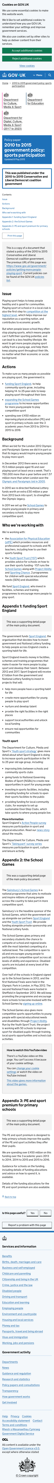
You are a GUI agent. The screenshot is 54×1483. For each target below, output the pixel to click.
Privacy (15, 1416)
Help (5, 1416)
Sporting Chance (20, 572)
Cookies (27, 1416)
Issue (4, 199)
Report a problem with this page (27, 1225)
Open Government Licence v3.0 (20, 1448)
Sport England (20, 586)
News (5, 1367)
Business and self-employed (18, 1267)
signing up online (32, 1003)
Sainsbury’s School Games (22, 890)
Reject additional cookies (27, 58)
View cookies (27, 65)
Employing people (12, 1308)
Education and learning (15, 1302)
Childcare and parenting (16, 1273)
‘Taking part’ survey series (26, 843)
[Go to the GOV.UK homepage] (13, 75)
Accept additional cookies (27, 50)
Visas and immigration (15, 1337)
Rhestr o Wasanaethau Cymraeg (21, 1429)
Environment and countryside (19, 1314)
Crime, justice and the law (17, 1285)
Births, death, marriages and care (21, 1262)
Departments (10, 1362)
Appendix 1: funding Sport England (19, 217)
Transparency (10, 1390)
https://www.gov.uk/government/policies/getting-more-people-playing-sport (26, 269)
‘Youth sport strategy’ (24, 751)
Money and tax (10, 1325)
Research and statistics (16, 1379)
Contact (37, 1420)
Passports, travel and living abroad (22, 1331)
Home (5, 83)
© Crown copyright (27, 1475)
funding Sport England (18, 383)
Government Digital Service (18, 1433)
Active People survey (34, 822)
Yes (34, 1213)
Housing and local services (17, 1319)
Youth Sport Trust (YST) (23, 558)
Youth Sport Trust (22, 922)
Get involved (9, 1402)
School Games (35, 505)
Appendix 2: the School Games (17, 221)
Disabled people (11, 1291)
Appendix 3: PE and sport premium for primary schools (25, 227)
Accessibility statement (16, 1420)
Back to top (10, 1196)
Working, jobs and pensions (18, 1343)
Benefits (7, 1256)
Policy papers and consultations (21, 1385)
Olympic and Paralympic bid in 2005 (23, 481)
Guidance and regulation (16, 1373)
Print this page (14, 235)
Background (8, 208)
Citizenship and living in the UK (20, 1279)
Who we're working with (14, 212)
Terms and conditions (14, 1425)
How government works (16, 1396)
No (47, 1213)
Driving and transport (14, 1296)
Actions (6, 203)
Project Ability (43, 569)
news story (43, 830)
